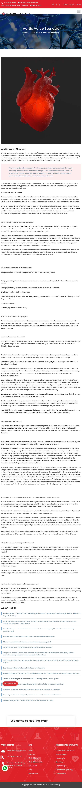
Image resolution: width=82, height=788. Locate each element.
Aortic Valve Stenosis (51, 32)
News (30, 769)
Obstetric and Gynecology (64, 769)
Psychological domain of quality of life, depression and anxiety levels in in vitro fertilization (32, 695)
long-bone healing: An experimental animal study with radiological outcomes (27, 647)
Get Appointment (10, 683)
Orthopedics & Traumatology (65, 750)
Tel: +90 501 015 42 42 (14, 756)
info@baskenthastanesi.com (29, 3)
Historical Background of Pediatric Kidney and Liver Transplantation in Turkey (28, 700)
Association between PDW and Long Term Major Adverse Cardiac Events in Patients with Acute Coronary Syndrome (41, 673)
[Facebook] (56, 4)
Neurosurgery (60, 758)
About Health (35, 32)
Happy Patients (33, 773)
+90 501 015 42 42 (9, 3)
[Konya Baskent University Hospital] (33, 14)
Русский (78, 4)
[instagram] (53, 4)
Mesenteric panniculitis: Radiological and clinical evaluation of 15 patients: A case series (31, 689)
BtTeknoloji (56, 785)
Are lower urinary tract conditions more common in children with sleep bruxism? (29, 636)
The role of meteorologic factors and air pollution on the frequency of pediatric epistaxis (31, 679)
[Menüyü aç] (79, 11)
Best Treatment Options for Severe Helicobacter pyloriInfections (24, 668)
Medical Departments (35, 762)
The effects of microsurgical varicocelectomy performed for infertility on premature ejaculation (33, 684)
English (66, 4)
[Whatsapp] (5, 768)
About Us (31, 754)
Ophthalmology (61, 766)
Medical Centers (33, 758)
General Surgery (61, 754)
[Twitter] (59, 4)
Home (25, 32)
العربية (71, 4)
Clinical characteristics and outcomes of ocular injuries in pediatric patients (27, 642)
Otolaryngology (61, 773)
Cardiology (59, 762)
